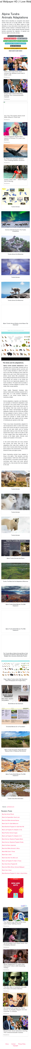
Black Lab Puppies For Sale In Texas (11, 861)
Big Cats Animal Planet (8, 814)
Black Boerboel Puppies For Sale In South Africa (14, 873)
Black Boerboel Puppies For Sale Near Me (13, 826)
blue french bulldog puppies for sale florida (15, 48)
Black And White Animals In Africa (11, 848)
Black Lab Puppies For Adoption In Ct (12, 836)
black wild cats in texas (10, 38)
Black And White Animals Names (10, 820)
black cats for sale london (15, 51)
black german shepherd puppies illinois (15, 43)
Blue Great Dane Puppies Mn (9, 864)
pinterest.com (10, 807)
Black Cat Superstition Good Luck (11, 817)
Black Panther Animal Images (9, 833)
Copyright (15, 1045)
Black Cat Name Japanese (9, 845)
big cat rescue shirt (15, 46)
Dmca (7, 1044)
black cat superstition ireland (15, 36)
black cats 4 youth (22, 38)
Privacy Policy (21, 1044)
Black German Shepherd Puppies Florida (12, 842)
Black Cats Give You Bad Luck (10, 857)
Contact (13, 1044)
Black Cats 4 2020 (6, 854)
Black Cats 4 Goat (6, 870)
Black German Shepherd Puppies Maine (12, 839)
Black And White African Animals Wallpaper (13, 867)
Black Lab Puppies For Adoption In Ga (12, 829)
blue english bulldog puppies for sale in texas (15, 41)
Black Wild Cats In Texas (8, 851)
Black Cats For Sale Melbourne (10, 823)
